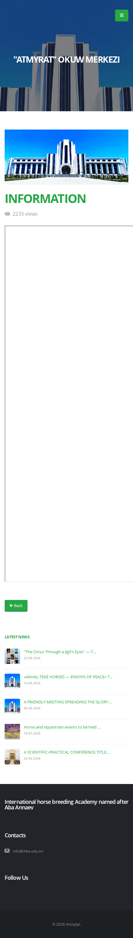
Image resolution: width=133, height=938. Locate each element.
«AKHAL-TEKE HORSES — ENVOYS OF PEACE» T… (68, 677)
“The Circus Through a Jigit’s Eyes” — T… (60, 651)
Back (18, 605)
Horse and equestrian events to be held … (62, 727)
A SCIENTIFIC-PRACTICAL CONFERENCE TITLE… (66, 752)
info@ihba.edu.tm (28, 850)
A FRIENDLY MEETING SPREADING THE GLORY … (68, 702)
